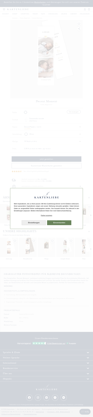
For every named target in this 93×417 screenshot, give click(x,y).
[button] (46, 215)
